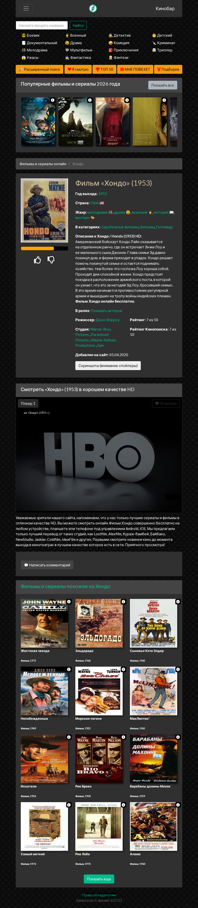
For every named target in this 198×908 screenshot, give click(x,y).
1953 (102, 193)
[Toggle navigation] (26, 8)
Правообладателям (99, 895)
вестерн (82, 217)
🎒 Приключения (123, 50)
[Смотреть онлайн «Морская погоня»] (99, 690)
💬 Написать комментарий (47, 565)
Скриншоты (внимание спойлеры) (108, 365)
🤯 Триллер (162, 50)
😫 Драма (73, 43)
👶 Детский (162, 35)
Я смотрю (168, 403)
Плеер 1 (28, 403)
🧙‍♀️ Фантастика (78, 57)
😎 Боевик (30, 35)
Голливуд (164, 227)
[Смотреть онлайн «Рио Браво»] (99, 758)
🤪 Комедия (118, 43)
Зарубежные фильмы (120, 227)
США (94, 203)
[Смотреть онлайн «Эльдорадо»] (99, 623)
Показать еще (99, 879)
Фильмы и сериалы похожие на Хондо (65, 586)
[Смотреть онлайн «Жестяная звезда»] (44, 623)
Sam (100, 345)
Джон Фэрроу (108, 320)
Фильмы (147, 227)
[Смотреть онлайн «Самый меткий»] (44, 826)
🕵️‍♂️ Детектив (119, 35)
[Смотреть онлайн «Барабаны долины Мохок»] (153, 758)
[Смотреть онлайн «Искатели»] (44, 758)
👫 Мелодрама (34, 50)
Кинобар (165, 8)
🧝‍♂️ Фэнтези (118, 57)
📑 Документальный (36, 43)
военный (139, 212)
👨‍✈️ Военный (75, 35)
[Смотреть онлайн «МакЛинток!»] (153, 690)
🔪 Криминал (163, 43)
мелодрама (97, 212)
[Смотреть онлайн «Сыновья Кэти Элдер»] (153, 623)
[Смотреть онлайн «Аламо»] (153, 826)
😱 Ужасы (29, 57)
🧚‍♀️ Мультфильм (78, 50)
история (161, 212)
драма (119, 212)
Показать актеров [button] (106, 310)
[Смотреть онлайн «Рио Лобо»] (99, 826)
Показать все (162, 85)
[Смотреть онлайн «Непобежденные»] (44, 690)
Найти (78, 25)
